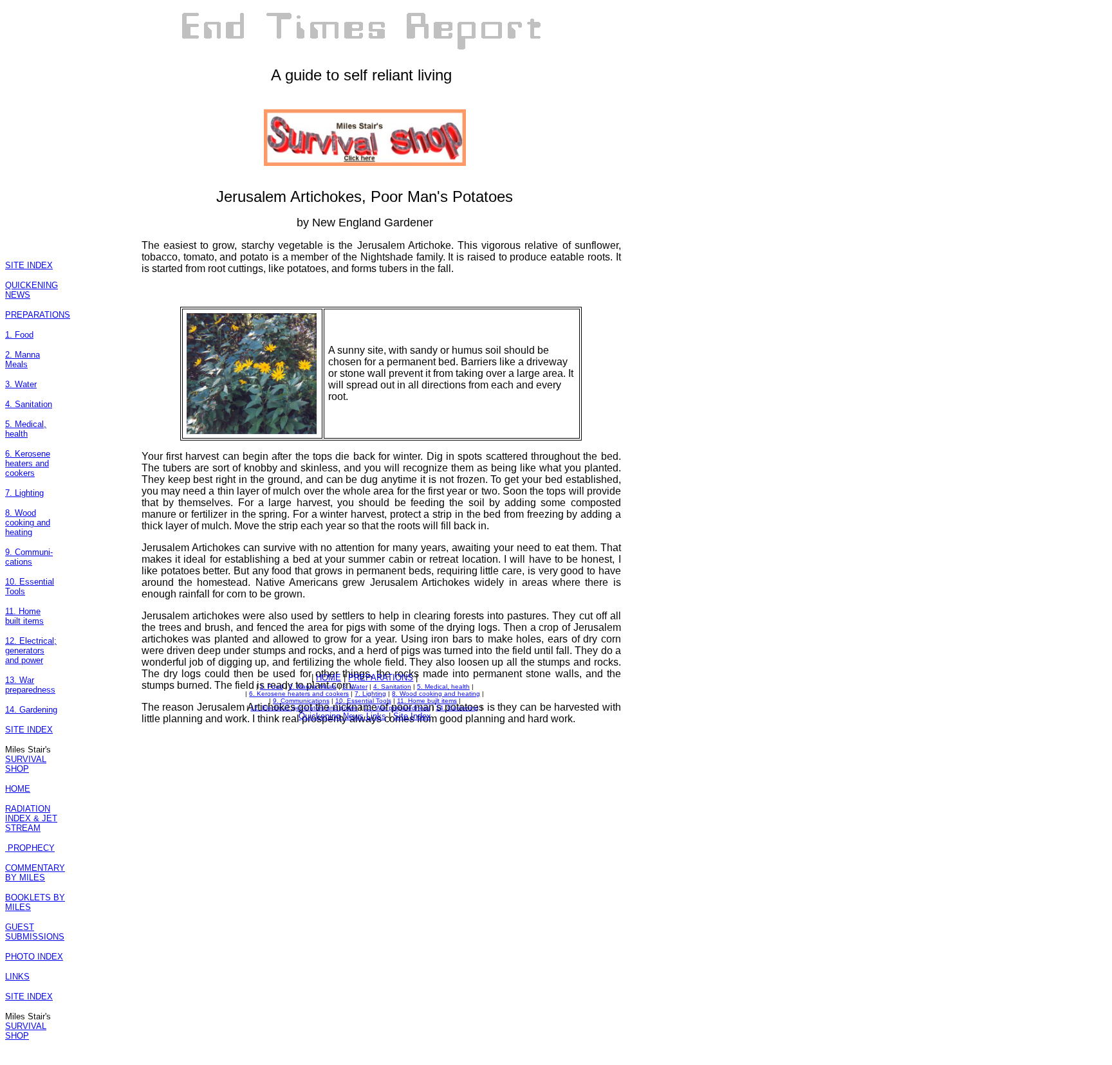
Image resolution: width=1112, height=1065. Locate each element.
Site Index (412, 716)
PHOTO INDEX (34, 956)
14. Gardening (31, 710)
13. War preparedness (30, 685)
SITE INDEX (29, 265)
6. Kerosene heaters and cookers (27, 463)
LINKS (17, 976)
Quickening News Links (342, 716)
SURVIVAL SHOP (25, 764)
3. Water (21, 384)
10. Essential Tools (363, 700)
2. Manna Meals (22, 359)
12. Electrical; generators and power (31, 650)
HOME (17, 789)
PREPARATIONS (37, 315)
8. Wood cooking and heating (27, 522)
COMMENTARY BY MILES (35, 872)
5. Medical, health (25, 429)
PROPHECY (30, 848)
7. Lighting (24, 493)
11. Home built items (24, 616)
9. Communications (301, 700)
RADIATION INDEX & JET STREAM (31, 818)
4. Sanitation (28, 404)
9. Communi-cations (29, 557)
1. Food (19, 335)
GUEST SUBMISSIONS (34, 932)
